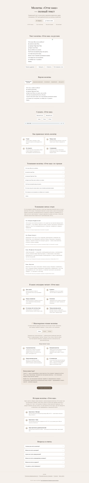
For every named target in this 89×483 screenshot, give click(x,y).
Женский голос (49, 115)
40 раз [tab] (49, 331)
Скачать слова (49, 20)
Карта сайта (61, 476)
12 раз (44, 119)
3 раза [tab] (39, 331)
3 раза (39, 119)
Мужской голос (40, 115)
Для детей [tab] (61, 81)
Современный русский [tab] (28, 82)
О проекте (56, 476)
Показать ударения (30, 66)
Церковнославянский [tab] (38, 81)
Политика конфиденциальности (31, 476)
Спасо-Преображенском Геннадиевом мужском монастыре (49, 480)
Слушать (40, 20)
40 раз (49, 119)
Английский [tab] (47, 81)
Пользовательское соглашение (46, 476)
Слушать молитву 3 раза (45, 387)
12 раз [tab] (44, 331)
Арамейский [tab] (54, 81)
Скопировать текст (59, 66)
